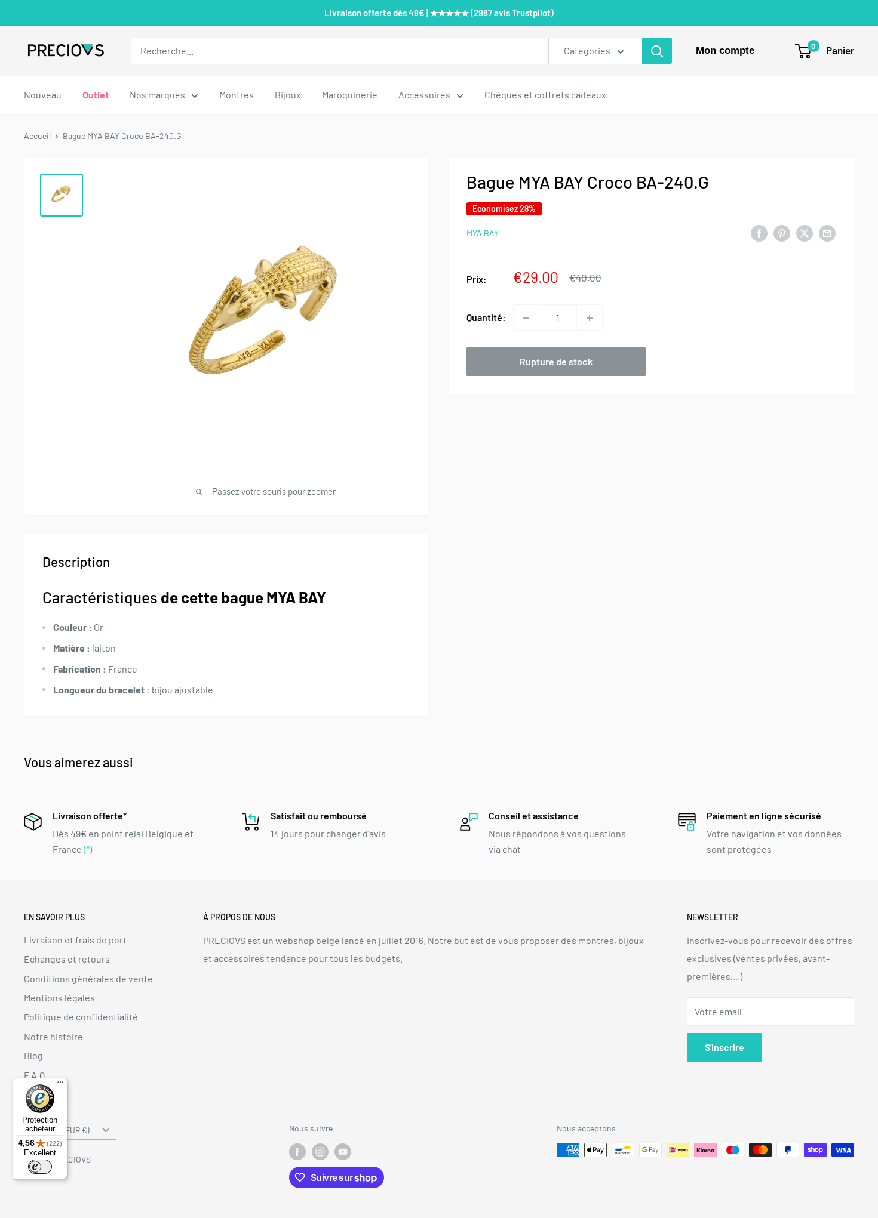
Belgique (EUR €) (60, 1130)
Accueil (37, 136)
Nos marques (157, 94)
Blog (33, 1055)
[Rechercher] (657, 51)
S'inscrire (724, 1047)
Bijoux (288, 94)
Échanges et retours (67, 958)
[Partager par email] (827, 232)
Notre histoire (53, 1036)
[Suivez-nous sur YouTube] (342, 1151)
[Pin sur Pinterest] (781, 232)
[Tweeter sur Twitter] (804, 232)
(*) (88, 849)
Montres (236, 94)
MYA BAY (482, 234)
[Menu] (60, 1085)
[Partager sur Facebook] (759, 232)
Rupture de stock (556, 362)
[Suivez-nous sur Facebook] (297, 1151)
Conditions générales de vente (88, 978)
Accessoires (424, 94)
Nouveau (43, 94)
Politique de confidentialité (81, 1016)
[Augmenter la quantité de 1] (589, 318)
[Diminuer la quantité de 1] (526, 318)
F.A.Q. (35, 1075)
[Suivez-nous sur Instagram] (320, 1151)
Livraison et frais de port (75, 939)
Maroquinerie (349, 94)
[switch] (40, 1167)
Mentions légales (59, 997)
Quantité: (486, 317)
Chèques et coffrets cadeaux (545, 94)
